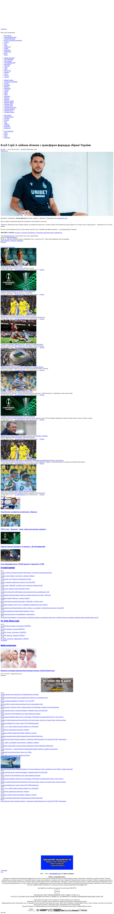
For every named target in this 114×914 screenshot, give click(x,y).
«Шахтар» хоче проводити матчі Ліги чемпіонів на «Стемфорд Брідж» (22, 367)
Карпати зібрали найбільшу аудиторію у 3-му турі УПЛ (17, 701)
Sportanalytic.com (9, 236)
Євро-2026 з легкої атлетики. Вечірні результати (15, 755)
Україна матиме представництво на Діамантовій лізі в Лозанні (20, 694)
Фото (5, 53)
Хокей (6, 48)
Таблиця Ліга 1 (8, 110)
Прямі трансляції (9, 58)
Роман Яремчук (5, 240)
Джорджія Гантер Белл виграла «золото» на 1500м (16, 752)
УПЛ (5, 67)
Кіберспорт (7, 51)
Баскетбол (7, 50)
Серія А (6, 75)
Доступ (6, 77)
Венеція (13, 240)
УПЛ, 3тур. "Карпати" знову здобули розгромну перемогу (18, 491)
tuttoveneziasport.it (12, 237)
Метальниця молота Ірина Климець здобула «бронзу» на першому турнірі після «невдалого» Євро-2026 (32, 608)
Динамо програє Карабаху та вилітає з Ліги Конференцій (18, 291)
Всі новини (7, 35)
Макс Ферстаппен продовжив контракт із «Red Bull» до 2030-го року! (22, 601)
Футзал (6, 83)
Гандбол (6, 89)
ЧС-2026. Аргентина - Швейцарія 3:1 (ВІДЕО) (15, 638)
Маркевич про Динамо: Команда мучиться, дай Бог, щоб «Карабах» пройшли (24, 436)
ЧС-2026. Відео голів (10, 621)
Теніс (5, 45)
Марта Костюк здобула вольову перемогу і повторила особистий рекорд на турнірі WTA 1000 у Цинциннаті (33, 739)
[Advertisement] (14, 828)
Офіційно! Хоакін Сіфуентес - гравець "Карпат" (15, 598)
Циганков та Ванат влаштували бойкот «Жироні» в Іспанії (18, 315)
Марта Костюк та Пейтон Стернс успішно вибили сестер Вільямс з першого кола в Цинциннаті (30, 707)
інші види (7, 96)
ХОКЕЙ (6, 125)
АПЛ (5, 69)
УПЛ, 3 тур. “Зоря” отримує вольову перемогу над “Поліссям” (20, 726)
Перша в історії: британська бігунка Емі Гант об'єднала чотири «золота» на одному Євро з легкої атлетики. (33, 720)
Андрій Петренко (20, 269)
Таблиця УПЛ (8, 104)
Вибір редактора (8, 645)
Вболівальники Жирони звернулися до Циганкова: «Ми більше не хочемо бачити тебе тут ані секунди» (32, 460)
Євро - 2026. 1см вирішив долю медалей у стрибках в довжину (20, 742)
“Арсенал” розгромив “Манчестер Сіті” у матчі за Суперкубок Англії (22, 344)
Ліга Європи (8, 61)
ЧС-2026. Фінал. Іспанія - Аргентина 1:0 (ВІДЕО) (16, 626)
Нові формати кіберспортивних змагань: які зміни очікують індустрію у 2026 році (26, 595)
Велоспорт (7, 88)
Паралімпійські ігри (10, 37)
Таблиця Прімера (9, 109)
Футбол (6, 42)
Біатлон (6, 86)
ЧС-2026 (6, 66)
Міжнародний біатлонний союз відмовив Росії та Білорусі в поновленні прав (24, 697)
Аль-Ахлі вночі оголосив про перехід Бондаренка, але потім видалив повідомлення (26, 572)
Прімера (6, 72)
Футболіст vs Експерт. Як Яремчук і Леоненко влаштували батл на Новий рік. (38, 232)
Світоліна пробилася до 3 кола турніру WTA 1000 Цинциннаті (20, 723)
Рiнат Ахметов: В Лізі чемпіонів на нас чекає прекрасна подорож (20, 713)
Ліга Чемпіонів (8, 59)
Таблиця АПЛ (8, 106)
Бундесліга (7, 70)
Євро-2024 (7, 64)
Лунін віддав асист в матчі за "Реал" (12, 266)
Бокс (5, 43)
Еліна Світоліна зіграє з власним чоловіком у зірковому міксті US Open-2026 (24, 710)
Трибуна (6, 97)
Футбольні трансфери (10, 81)
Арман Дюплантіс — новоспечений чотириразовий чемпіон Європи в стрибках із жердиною (29, 749)
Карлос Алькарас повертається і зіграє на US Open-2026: (18, 582)
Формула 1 (7, 47)
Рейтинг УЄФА (9, 101)
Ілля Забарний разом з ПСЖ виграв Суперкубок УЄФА (22, 564)
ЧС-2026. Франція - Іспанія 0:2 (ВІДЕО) (13, 635)
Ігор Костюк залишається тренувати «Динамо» (19, 512)
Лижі (5, 94)
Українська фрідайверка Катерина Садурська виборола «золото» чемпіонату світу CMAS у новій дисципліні (37, 769)
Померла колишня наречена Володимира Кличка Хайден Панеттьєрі (28, 671)
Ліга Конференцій (9, 62)
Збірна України (8, 80)
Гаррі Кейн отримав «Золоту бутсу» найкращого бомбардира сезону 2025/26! (24, 604)
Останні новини (8, 567)
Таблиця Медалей (9, 39)
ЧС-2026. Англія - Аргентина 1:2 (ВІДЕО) (13, 632)
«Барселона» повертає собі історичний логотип (15, 588)
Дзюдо (6, 91)
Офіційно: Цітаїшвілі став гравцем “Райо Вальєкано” (17, 391)
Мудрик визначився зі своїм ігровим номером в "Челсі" (17, 611)
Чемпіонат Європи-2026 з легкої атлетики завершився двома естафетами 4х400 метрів (27, 745)
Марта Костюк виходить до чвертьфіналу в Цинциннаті (18, 614)
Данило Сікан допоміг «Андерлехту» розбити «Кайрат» (18, 576)
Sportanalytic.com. (62, 218)
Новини (6, 99)
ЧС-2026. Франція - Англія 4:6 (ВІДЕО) (13, 629)
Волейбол (7, 85)
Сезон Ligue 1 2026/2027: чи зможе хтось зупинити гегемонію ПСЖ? (22, 585)
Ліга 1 (6, 74)
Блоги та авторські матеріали (13, 40)
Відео (6, 55)
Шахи (6, 93)
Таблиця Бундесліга (10, 107)
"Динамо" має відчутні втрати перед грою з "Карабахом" (18, 416)
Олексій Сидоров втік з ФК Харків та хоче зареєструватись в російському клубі (25, 592)
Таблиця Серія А (9, 112)
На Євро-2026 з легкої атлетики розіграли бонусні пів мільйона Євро (22, 704)
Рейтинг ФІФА (8, 102)
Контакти (7, 137)
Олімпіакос (19, 240)
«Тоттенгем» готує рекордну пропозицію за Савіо (16, 579)
